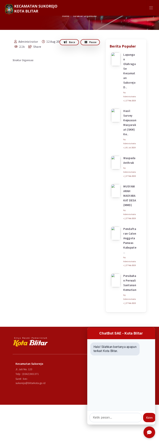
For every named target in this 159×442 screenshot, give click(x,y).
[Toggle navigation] (151, 8)
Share (37, 47)
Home (65, 16)
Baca (71, 42)
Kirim (149, 417)
